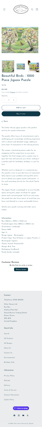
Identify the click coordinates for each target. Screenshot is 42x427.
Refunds (7, 380)
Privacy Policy (9, 376)
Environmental (9, 357)
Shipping (12, 92)
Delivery (7, 385)
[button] (4, 9)
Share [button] (6, 121)
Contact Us (8, 353)
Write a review (21, 269)
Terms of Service (10, 390)
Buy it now (21, 114)
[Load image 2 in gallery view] (21, 66)
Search (6, 333)
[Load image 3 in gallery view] (34, 66)
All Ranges (8, 343)
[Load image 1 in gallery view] (8, 66)
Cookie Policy (9, 400)
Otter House (17, 423)
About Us (7, 348)
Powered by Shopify (27, 423)
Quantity (5, 96)
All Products (8, 338)
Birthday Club (9, 362)
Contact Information (11, 395)
